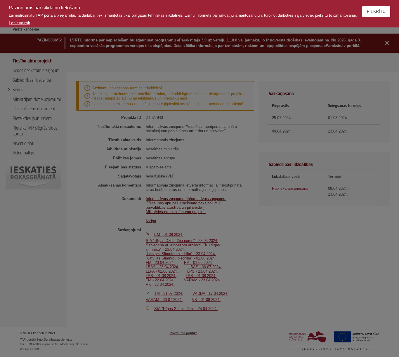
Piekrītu (376, 11)
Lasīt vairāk (19, 22)
